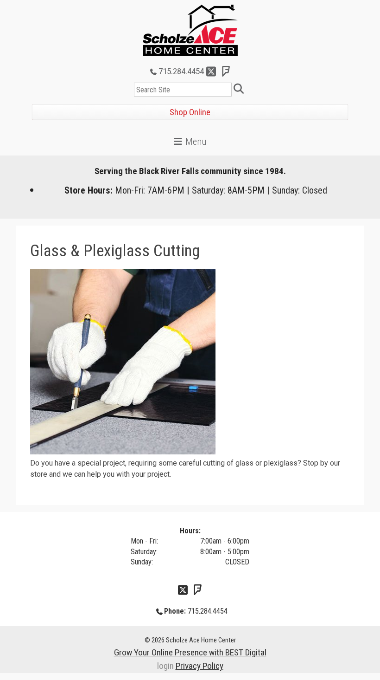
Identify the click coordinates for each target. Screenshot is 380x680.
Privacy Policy (199, 666)
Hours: (190, 530)
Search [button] (240, 90)
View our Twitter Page (211, 71)
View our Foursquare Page (226, 71)
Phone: (175, 611)
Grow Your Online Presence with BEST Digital (190, 652)
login (165, 666)
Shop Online (190, 112)
